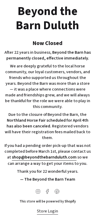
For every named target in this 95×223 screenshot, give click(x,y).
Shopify (70, 201)
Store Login (47, 211)
